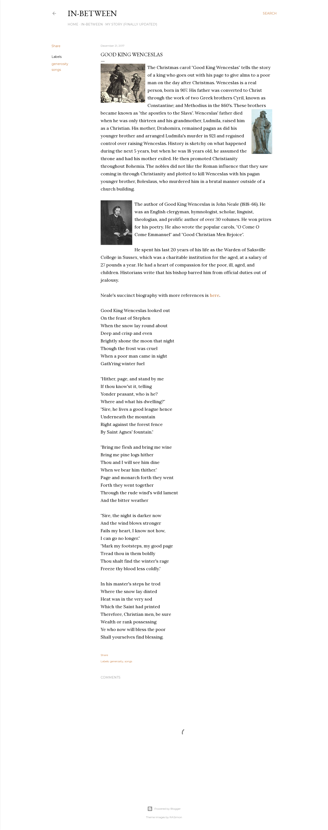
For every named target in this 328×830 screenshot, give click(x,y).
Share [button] (56, 46)
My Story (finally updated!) (131, 24)
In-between (92, 13)
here (214, 295)
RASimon (176, 817)
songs (56, 70)
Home (73, 24)
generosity (60, 64)
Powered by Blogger (167, 808)
